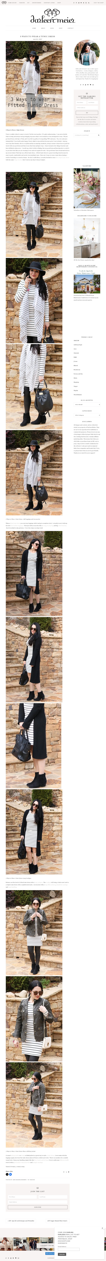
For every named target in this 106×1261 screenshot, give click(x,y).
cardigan (48, 882)
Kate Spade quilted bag (41, 1160)
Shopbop (76, 382)
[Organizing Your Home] (87, 257)
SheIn (75, 378)
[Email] (93, 85)
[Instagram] (86, 85)
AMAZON (76, 340)
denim (23, 1155)
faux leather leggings (17, 525)
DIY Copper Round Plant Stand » (58, 1221)
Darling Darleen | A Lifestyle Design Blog (53, 15)
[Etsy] (90, 85)
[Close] (103, 1228)
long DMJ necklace (50, 885)
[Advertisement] (36, 166)
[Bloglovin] (88, 85)
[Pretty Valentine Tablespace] (87, 208)
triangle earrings (37, 1162)
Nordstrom (77, 370)
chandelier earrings (62, 885)
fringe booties (18, 160)
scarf (44, 525)
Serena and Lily (78, 374)
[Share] (63, 1172)
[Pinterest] (83, 85)
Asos (75, 349)
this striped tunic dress (62, 157)
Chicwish (76, 353)
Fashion (32, 1179)
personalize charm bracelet (22, 1162)
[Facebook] (81, 85)
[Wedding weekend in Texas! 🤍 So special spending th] (33, 1244)
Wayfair (76, 390)
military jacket (15, 1155)
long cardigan (38, 882)
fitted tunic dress (15, 523)
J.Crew (75, 361)
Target (76, 386)
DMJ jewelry (63, 1160)
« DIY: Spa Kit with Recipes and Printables (21, 1221)
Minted (76, 365)
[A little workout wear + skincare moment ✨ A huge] (19, 1244)
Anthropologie (78, 345)
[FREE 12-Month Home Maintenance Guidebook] (87, 293)
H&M (75, 357)
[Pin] (68, 1172)
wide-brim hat (62, 525)
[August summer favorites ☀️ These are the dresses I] (6, 1244)
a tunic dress (50, 1155)
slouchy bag (49, 525)
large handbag (12, 887)
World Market (78, 394)
